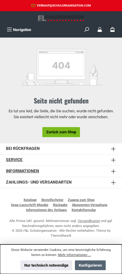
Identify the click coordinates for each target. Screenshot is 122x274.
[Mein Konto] (99, 30)
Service (14, 159)
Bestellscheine (52, 200)
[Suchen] (86, 30)
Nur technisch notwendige (46, 265)
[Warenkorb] (112, 30)
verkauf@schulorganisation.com (64, 5)
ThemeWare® (61, 236)
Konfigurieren (90, 265)
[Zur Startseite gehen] (61, 18)
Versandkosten (89, 221)
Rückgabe (60, 205)
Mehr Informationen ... (74, 255)
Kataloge (30, 200)
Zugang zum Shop (81, 200)
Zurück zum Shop (61, 132)
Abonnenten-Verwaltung (89, 205)
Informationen (22, 171)
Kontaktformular (84, 210)
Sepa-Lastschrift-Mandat (29, 205)
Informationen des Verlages (46, 210)
